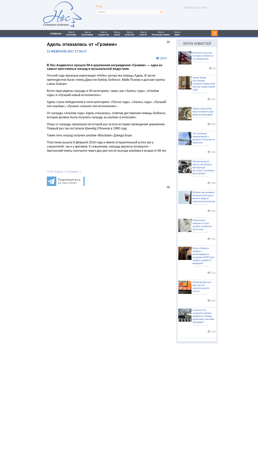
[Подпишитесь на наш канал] (66, 185)
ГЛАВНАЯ (55, 33)
